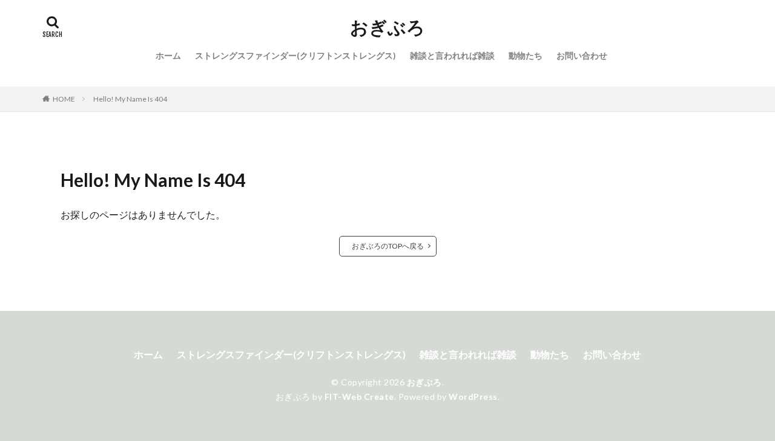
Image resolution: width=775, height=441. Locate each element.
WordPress (473, 396)
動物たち (525, 55)
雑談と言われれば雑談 (452, 55)
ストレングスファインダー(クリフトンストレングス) (295, 55)
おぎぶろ (387, 27)
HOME (64, 98)
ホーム (168, 55)
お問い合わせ (581, 55)
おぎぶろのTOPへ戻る (388, 245)
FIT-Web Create (359, 396)
